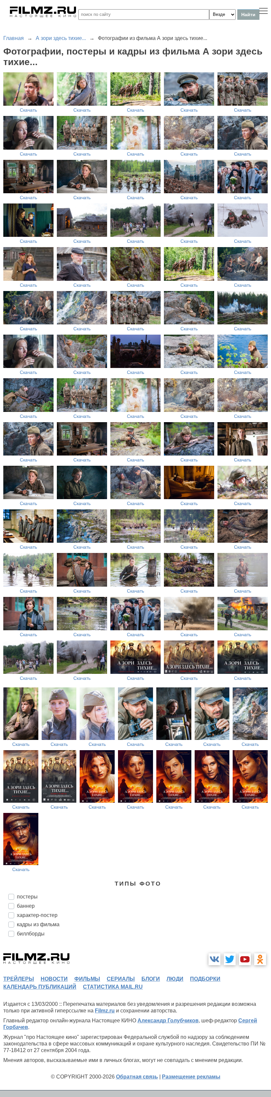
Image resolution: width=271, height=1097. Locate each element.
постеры (27, 896)
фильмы (87, 979)
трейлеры (18, 979)
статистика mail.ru (113, 987)
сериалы (121, 979)
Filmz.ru (105, 1010)
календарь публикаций (39, 987)
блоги (150, 979)
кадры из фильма (38, 924)
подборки (205, 979)
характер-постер (37, 915)
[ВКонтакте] (214, 959)
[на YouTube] (245, 959)
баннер (26, 906)
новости (54, 979)
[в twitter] (230, 959)
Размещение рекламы (191, 1076)
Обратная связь (137, 1076)
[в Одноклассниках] (260, 959)
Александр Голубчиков (168, 1020)
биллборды (31, 933)
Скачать (28, 110)
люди (175, 979)
